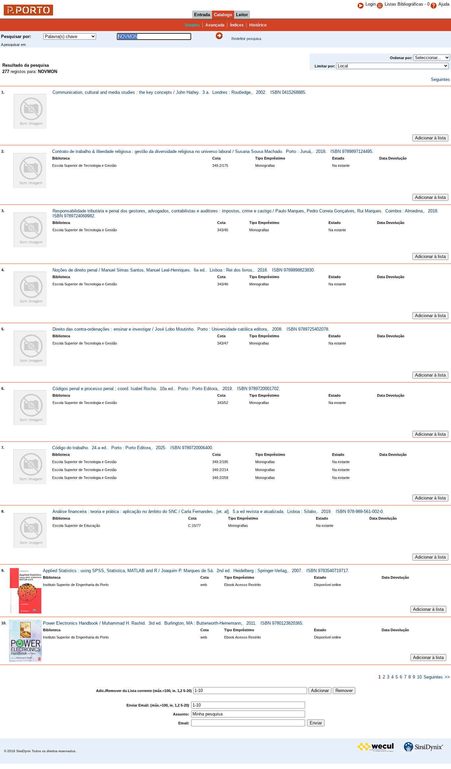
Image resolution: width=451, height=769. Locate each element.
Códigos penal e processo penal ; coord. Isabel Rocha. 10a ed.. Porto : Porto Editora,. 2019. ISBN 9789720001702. (166, 388)
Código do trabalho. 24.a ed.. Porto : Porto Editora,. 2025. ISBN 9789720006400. (132, 447)
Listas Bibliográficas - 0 (407, 4)
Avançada (215, 25)
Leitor (242, 14)
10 (419, 677)
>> (447, 677)
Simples (192, 25)
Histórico (257, 25)
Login (370, 4)
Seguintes (440, 79)
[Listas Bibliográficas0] (380, 4)
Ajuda (443, 4)
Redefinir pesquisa (246, 39)
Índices (237, 25)
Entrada (202, 14)
